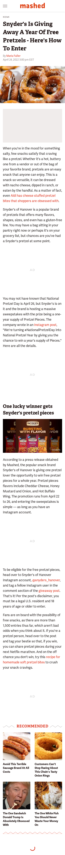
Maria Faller (13, 56)
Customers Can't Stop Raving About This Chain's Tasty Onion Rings (46, 769)
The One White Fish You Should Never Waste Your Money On (47, 819)
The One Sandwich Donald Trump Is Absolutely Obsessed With (16, 819)
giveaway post (49, 591)
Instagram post (45, 325)
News (6, 17)
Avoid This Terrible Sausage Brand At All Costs (16, 768)
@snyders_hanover (46, 580)
